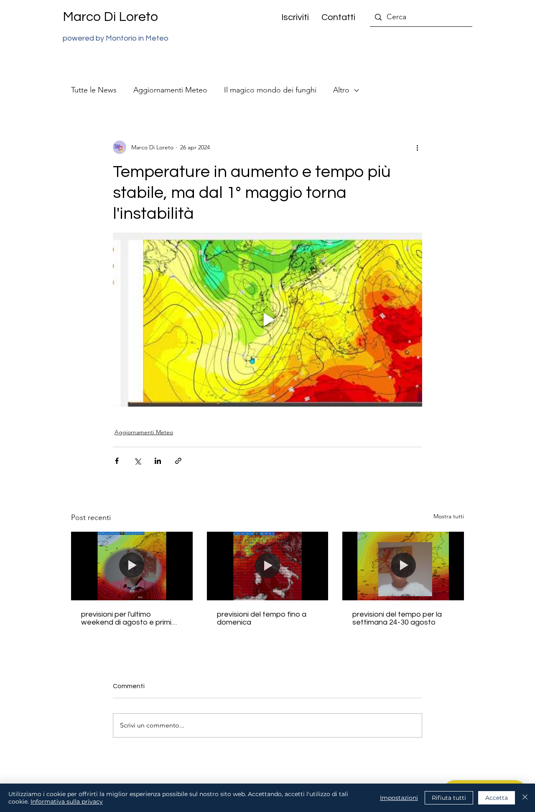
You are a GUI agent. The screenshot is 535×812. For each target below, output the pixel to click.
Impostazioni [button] (399, 798)
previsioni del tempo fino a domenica (261, 618)
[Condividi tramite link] (178, 461)
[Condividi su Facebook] (117, 461)
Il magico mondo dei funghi (270, 90)
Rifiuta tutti (449, 798)
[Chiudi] (525, 797)
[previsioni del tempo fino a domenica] (268, 566)
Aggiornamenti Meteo (170, 90)
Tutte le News (94, 90)
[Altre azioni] (417, 147)
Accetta (496, 798)
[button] (292, 17)
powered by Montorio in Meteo (115, 38)
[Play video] (267, 320)
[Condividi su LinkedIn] (158, 461)
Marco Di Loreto (110, 17)
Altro (341, 90)
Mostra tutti (448, 516)
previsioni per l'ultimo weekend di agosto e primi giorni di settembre (126, 618)
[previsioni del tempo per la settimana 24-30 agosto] (403, 566)
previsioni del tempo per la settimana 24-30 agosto (397, 618)
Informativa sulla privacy (67, 801)
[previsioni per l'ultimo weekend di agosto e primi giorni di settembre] (132, 566)
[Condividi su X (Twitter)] (137, 461)
